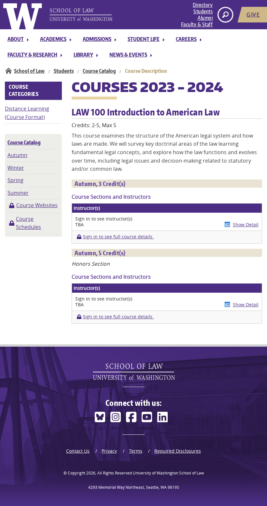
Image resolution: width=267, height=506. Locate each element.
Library (83, 54)
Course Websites (37, 205)
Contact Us (78, 451)
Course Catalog (99, 71)
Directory (203, 5)
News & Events (128, 54)
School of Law (29, 71)
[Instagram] (115, 417)
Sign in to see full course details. (118, 237)
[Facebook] (131, 417)
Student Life (144, 39)
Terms (135, 451)
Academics (53, 39)
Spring (15, 180)
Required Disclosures (177, 451)
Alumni (205, 18)
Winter (15, 167)
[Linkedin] (162, 417)
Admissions (97, 39)
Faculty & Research (32, 54)
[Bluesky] (100, 417)
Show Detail (246, 224)
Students (203, 11)
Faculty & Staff (197, 24)
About (15, 39)
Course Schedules (28, 223)
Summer (18, 192)
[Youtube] (147, 417)
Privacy (109, 451)
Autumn (17, 155)
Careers (186, 39)
